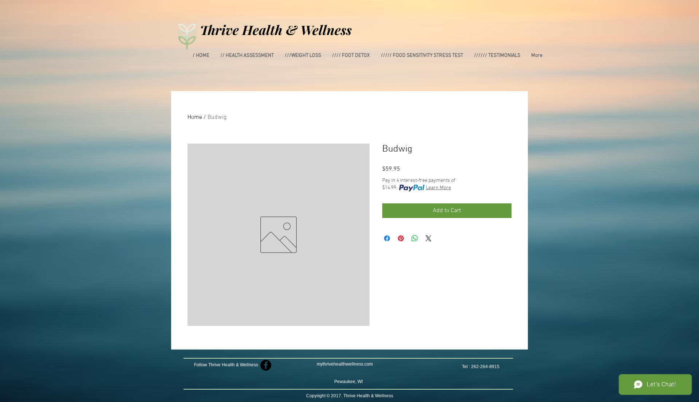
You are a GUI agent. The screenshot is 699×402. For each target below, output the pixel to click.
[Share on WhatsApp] (414, 238)
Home (194, 117)
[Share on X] (428, 238)
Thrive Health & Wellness (276, 29)
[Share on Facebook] (387, 238)
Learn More (438, 188)
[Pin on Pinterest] (400, 238)
